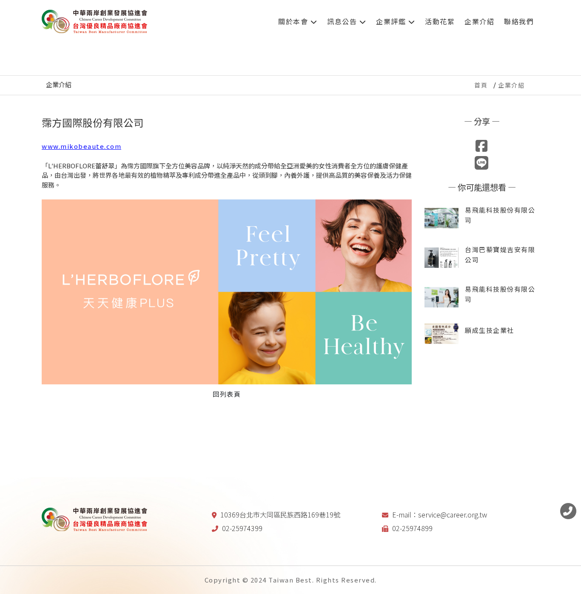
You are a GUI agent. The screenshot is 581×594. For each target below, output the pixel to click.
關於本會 (294, 21)
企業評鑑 (392, 21)
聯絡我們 (519, 21)
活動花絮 (440, 21)
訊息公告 (343, 21)
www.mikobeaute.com (81, 146)
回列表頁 (227, 393)
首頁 (480, 85)
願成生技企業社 (489, 330)
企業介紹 (479, 21)
